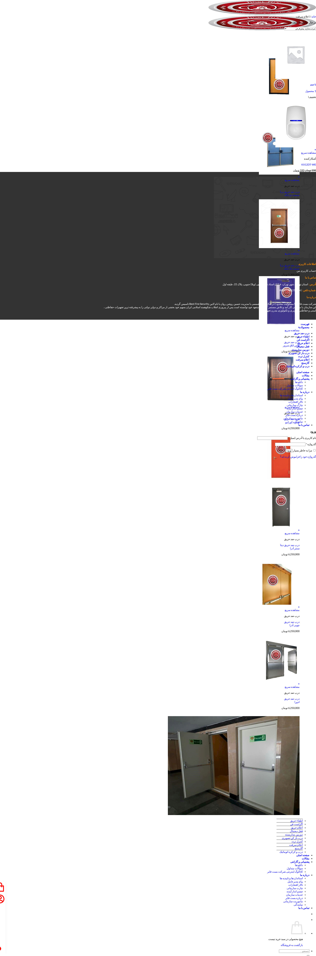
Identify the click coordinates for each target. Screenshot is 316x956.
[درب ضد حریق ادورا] (279, 680)
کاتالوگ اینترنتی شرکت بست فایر (285, 871)
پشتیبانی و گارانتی (299, 861)
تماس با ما (303, 907)
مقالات (305, 858)
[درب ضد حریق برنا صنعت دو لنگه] (279, 173)
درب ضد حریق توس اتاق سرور (291, 343)
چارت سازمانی (295, 888)
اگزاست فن (296, 824)
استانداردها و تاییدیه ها (291, 878)
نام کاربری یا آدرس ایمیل (302, 437)
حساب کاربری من (306, 270)
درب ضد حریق (301, 333)
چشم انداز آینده (295, 891)
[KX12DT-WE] (295, 146)
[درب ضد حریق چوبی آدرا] (279, 603)
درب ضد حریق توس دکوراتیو (292, 420)
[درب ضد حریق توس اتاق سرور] (279, 323)
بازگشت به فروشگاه (292, 944)
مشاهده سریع (292, 330)
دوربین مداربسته (294, 834)
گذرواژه (311, 444)
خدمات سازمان (294, 894)
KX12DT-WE (308, 164)
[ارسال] (308, 955)
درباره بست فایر (294, 897)
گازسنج (299, 848)
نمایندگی (298, 904)
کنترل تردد (297, 841)
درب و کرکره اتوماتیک (291, 851)
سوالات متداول (295, 868)
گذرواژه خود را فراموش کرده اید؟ (298, 456)
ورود (289, 450)
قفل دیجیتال (296, 831)
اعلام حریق (297, 827)
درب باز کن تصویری (292, 837)
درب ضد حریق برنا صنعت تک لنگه (290, 267)
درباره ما (304, 874)
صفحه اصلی (302, 855)
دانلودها (299, 864)
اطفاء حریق (296, 820)
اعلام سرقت (296, 844)
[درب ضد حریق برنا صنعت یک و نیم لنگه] (279, 96)
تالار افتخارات (295, 884)
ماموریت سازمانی (293, 901)
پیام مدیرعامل (295, 881)
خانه (313, 16)
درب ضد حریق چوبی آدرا (292, 623)
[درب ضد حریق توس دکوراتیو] (279, 400)
